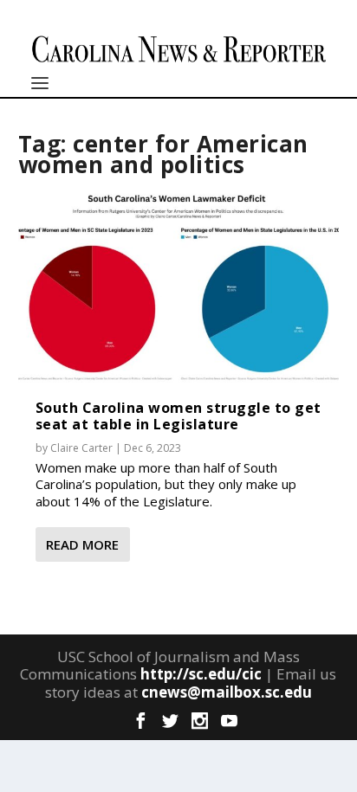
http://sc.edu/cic (201, 674)
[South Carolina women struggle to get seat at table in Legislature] (179, 286)
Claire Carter (81, 448)
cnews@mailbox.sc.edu (226, 692)
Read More (82, 544)
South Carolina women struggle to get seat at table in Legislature (178, 416)
